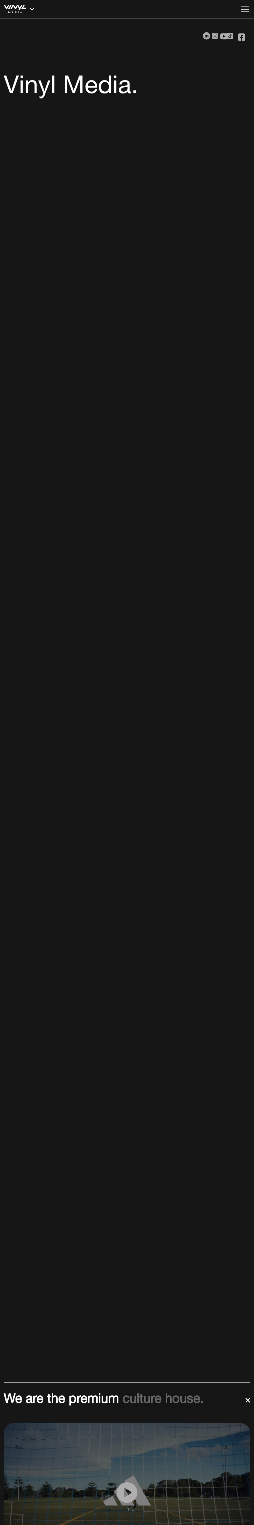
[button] (121, 9)
